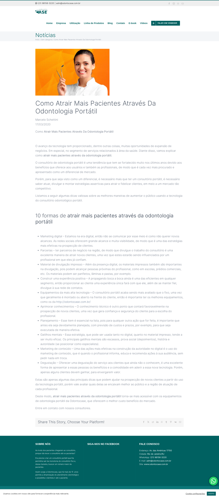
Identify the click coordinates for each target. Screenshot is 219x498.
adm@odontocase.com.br (68, 3)
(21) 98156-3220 (45, 3)
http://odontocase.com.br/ (73, 301)
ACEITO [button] (211, 494)
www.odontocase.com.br (156, 464)
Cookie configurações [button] (195, 494)
